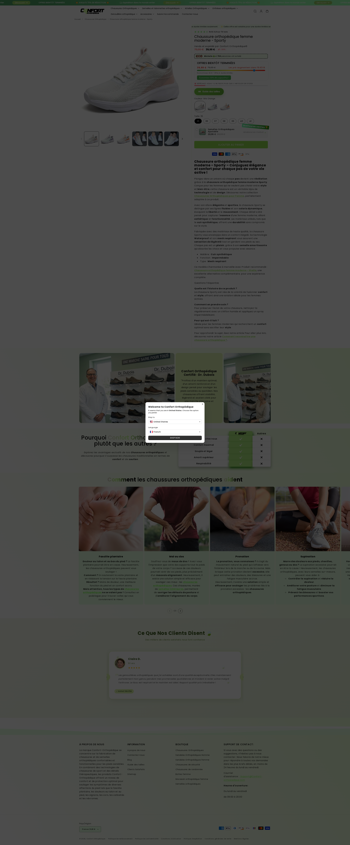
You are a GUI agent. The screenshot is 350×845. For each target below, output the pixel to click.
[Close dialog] (202, 404)
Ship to (151, 417)
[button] (175, 422)
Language (153, 427)
